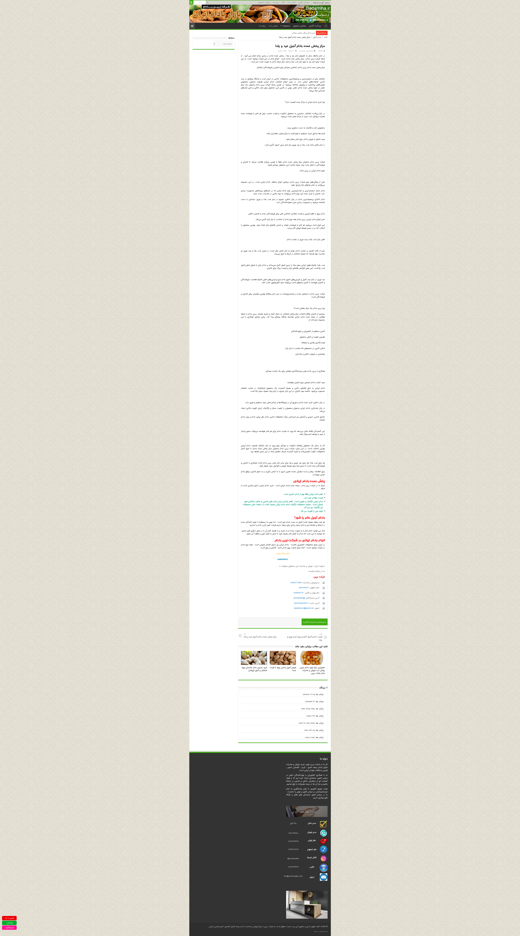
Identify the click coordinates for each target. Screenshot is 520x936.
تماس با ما (292, 2)
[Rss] (208, 2)
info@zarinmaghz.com (293, 876)
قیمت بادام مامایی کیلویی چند (304, 33)
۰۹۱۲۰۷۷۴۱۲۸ (293, 833)
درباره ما (276, 2)
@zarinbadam (299, 597)
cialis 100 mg (309, 730)
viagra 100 (310, 715)
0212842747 (299, 592)
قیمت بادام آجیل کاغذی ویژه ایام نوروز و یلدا (304, 637)
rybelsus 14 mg (309, 694)
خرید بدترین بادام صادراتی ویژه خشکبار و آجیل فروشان (254, 669)
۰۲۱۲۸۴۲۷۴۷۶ (293, 841)
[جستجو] (191, 2)
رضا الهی (293, 823)
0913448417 (304, 587)
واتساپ (10, 922)
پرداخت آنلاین (303, 2)
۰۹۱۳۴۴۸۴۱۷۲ (293, 849)
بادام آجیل (317, 37)
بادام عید (302, 51)
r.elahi (320, 51)
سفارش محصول (264, 2)
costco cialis (310, 737)
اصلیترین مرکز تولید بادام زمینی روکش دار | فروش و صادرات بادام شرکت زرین (312, 670)
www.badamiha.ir (301, 603)
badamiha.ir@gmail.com (304, 608)
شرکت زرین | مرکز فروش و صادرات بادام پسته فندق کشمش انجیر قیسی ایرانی (241, 926)
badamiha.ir (283, 559)
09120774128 (296, 582)
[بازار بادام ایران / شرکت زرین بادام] (260, 13)
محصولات (286, 25)
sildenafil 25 (310, 701)
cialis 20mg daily (308, 708)
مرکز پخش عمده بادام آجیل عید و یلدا (260, 635)
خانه (283, 2)
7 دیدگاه (291, 51)
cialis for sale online (307, 723)
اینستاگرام (10, 927)
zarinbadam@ (293, 858)
